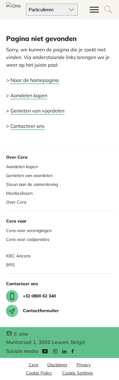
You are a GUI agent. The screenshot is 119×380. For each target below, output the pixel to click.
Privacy (84, 364)
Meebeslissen (19, 193)
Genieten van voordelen (37, 111)
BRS (10, 264)
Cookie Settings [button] (77, 373)
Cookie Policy (39, 373)
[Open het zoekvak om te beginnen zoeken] (108, 9)
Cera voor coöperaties (27, 239)
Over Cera (16, 202)
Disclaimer (57, 364)
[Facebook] (72, 350)
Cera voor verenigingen (29, 230)
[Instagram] (55, 350)
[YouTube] (45, 350)
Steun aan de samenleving (32, 184)
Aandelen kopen (28, 95)
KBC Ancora (18, 256)
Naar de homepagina (34, 80)
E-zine (20, 334)
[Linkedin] (64, 350)
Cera (33, 364)
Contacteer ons (27, 126)
